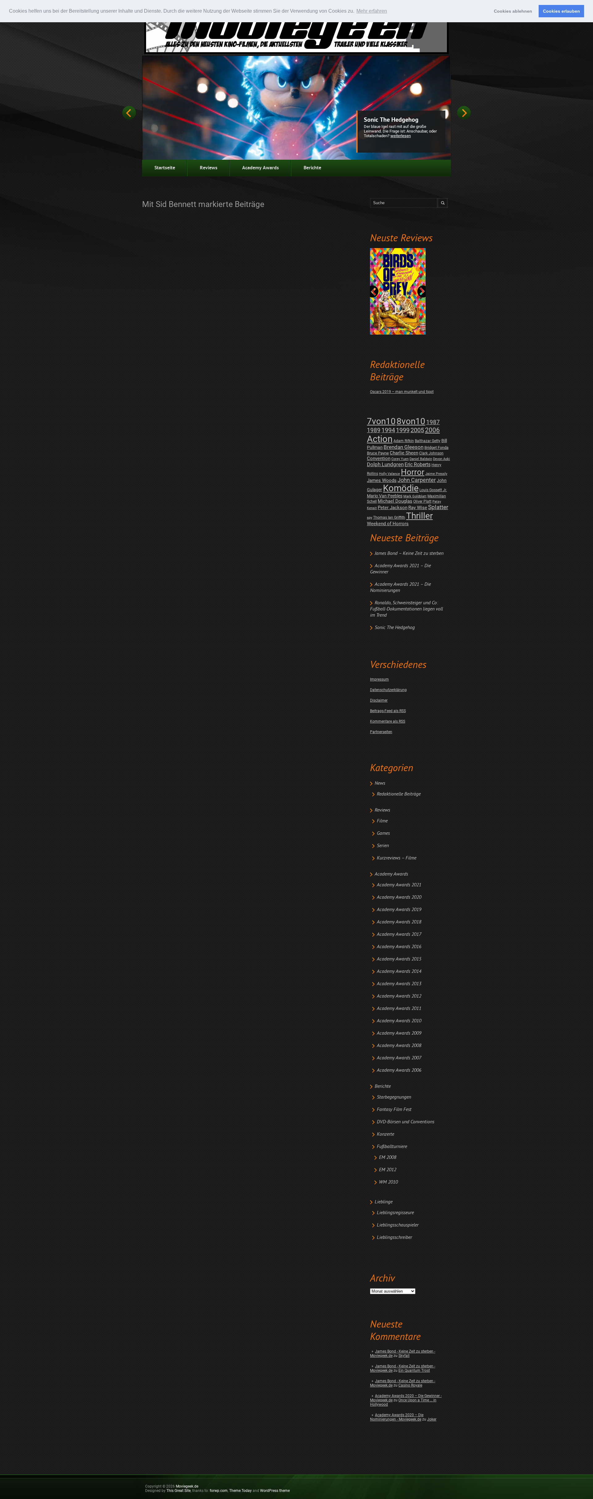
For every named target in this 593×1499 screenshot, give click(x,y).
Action (380, 439)
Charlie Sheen (404, 453)
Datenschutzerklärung (388, 690)
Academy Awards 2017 (399, 934)
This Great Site (178, 1490)
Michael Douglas (395, 501)
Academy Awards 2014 (399, 972)
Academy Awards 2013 (399, 984)
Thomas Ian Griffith (389, 517)
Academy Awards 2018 (399, 922)
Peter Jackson (392, 507)
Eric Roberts (418, 464)
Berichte (312, 168)
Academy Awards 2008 (399, 1046)
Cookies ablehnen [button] (513, 11)
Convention (378, 458)
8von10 (411, 421)
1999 (403, 430)
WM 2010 (388, 1182)
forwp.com (219, 1490)
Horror (412, 472)
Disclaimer (379, 700)
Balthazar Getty (427, 441)
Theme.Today (240, 1490)
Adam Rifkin (403, 441)
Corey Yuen (400, 459)
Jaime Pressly (436, 474)
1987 (433, 422)
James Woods (382, 480)
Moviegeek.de (187, 1486)
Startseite (164, 168)
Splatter (438, 507)
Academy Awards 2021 (399, 885)
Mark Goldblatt (415, 496)
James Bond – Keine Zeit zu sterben (409, 554)
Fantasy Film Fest (394, 1110)
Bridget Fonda (436, 447)
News (380, 783)
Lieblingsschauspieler (397, 1225)
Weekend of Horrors (388, 523)
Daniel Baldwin (421, 459)
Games (383, 833)
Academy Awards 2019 (399, 910)
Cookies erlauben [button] (561, 11)
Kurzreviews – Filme (396, 858)
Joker (431, 1419)
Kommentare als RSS (387, 721)
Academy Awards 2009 (399, 1033)
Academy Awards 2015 (399, 959)
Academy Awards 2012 (399, 996)
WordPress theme (275, 1490)
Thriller (419, 516)
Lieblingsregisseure (395, 1213)
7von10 (381, 421)
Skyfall (404, 1355)
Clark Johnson (431, 453)
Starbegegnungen (394, 1097)
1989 (374, 430)
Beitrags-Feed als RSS (388, 711)
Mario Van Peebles (384, 495)
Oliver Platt (422, 501)
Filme (382, 821)
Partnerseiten (381, 732)
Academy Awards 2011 (399, 1009)
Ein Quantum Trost (414, 1370)
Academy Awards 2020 (399, 897)
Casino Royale (410, 1385)
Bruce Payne (378, 453)
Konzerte (385, 1134)
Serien (383, 846)
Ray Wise (417, 507)
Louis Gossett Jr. (433, 490)
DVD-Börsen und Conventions (405, 1122)
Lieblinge (384, 1202)
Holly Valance (389, 474)
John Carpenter (416, 480)
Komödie (400, 488)
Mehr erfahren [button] (371, 11)
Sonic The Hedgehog (391, 120)
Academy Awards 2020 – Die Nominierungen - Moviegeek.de (396, 1417)
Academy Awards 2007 (399, 1058)
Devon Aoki (441, 459)
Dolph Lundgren (385, 464)
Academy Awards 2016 (399, 947)
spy (369, 518)
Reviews (208, 168)
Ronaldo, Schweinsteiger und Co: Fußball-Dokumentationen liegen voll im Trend (406, 609)
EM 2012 (387, 1170)
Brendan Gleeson (403, 447)
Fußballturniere (392, 1147)
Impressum (379, 679)
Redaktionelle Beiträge (399, 794)
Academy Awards (260, 168)
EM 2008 (387, 1158)
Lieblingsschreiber (394, 1238)
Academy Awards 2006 (399, 1070)
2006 (432, 430)
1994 (388, 430)
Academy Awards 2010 (399, 1021)
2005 (417, 430)
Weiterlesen (400, 135)
